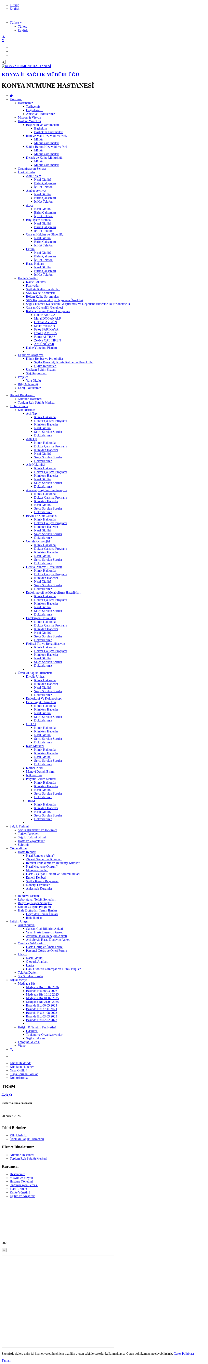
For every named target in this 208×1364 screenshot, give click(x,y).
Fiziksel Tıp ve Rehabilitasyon (45, 643)
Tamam (6, 1360)
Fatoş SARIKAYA (46, 329)
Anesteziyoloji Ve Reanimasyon (46, 490)
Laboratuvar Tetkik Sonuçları (36, 899)
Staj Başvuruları (36, 373)
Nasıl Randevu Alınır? (40, 855)
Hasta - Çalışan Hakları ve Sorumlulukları (53, 874)
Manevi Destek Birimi (40, 771)
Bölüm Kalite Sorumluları (42, 296)
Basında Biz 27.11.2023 (41, 1009)
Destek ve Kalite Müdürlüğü (44, 157)
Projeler (23, 377)
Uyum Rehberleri (45, 366)
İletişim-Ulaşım (19, 921)
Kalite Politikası (36, 282)
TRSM (30, 800)
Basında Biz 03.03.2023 (41, 1016)
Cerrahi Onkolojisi (38, 541)
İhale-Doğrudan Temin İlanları (37, 910)
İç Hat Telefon (43, 187)
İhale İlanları (34, 917)
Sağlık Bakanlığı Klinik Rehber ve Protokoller (63, 362)
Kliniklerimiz (26, 409)
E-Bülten (32, 1031)
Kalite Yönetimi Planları (41, 347)
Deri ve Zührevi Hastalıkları (44, 567)
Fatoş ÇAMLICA (45, 333)
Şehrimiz (23, 844)
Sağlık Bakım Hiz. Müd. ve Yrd (46, 146)
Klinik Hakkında (45, 417)
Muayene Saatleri (37, 870)
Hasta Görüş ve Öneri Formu (44, 947)
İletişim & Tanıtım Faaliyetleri (37, 1027)
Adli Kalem (33, 176)
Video (22, 1045)
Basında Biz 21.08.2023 (41, 1012)
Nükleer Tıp (34, 775)
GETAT (31, 724)
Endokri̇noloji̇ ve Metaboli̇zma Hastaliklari (53, 592)
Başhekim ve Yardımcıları (42, 124)
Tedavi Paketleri (28, 833)
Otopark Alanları (37, 961)
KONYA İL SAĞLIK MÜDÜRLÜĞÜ (40, 74)
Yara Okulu (33, 380)
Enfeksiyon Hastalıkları (41, 618)
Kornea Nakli (34, 768)
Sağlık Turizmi (19, 826)
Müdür (38, 139)
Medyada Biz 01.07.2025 (42, 998)
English (15, 8)
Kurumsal (16, 99)
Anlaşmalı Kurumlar (39, 888)
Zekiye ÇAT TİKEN (47, 340)
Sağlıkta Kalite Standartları (43, 289)
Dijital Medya (18, 980)
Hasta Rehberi (27, 852)
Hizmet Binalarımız (22, 395)
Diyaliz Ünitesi (35, 676)
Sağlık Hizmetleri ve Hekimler (37, 830)
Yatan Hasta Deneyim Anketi (44, 932)
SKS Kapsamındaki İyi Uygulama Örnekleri (54, 300)
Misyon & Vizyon (29, 117)
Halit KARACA (44, 314)
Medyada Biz (26, 983)
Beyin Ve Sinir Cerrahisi (41, 515)
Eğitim (30, 249)
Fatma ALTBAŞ (44, 336)
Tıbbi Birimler (19, 406)
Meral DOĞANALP (47, 318)
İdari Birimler (26, 172)
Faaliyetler (32, 285)
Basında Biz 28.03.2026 (41, 990)
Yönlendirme (18, 848)
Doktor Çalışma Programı (50, 420)
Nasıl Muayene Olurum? (42, 866)
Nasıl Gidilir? (42, 179)
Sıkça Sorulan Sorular (48, 431)
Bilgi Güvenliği (28, 384)
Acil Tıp (31, 413)
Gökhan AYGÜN (45, 322)
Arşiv (29, 205)
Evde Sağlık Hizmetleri (41, 702)
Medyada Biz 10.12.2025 (42, 994)
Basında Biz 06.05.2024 (41, 1005)
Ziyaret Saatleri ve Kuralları (44, 859)
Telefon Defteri (27, 972)
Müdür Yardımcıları (46, 143)
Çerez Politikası (184, 1353)
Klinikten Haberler (46, 424)
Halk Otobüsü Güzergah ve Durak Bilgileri (53, 969)
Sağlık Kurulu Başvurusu (42, 881)
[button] (16, 22)
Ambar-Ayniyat (36, 190)
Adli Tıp (31, 439)
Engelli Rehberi (36, 877)
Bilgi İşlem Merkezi (38, 219)
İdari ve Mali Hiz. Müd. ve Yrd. (46, 135)
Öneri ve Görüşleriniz (32, 943)
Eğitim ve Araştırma (30, 355)
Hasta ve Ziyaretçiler (31, 841)
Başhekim (40, 128)
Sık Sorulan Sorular (30, 976)
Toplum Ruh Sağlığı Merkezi (36, 402)
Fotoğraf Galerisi (29, 1042)
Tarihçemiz (33, 106)
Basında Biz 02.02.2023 (41, 1020)
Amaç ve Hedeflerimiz (40, 114)
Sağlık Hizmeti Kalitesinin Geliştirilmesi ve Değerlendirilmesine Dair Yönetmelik (78, 304)
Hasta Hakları (35, 263)
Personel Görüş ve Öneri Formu (46, 950)
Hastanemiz (25, 103)
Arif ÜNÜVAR (44, 344)
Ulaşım (22, 954)
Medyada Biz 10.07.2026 (42, 987)
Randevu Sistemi (29, 895)
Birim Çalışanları (45, 183)
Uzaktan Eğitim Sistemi (41, 369)
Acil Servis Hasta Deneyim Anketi (48, 939)
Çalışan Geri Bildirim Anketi (44, 928)
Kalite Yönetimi (28, 278)
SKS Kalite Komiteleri (40, 293)
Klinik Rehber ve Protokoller (44, 358)
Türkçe (14, 5)
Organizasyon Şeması (32, 168)
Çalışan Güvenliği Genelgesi (44, 307)
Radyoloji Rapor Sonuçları (35, 903)
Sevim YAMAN (44, 325)
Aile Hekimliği (35, 464)
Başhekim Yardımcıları (48, 132)
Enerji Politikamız (29, 388)
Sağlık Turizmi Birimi (32, 837)
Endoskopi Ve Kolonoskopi (44, 698)
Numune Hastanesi (30, 399)
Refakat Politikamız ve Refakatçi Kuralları (53, 863)
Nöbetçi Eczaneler (38, 885)
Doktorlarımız (43, 435)
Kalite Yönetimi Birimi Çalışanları (48, 311)
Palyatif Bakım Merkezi (41, 779)
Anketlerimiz (26, 925)
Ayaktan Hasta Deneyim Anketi (46, 936)
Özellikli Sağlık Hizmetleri (35, 673)
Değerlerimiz (34, 110)
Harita (30, 965)
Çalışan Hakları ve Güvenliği (44, 234)
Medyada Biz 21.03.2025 (42, 1001)
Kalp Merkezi (35, 746)
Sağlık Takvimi (36, 1038)
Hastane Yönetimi (29, 121)
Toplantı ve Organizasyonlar (44, 1034)
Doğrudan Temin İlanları (42, 914)
